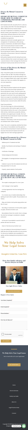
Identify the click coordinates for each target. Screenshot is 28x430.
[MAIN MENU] (25, 5)
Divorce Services (14, 390)
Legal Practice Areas (14, 407)
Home (14, 385)
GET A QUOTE (6, 341)
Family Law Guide (14, 396)
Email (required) (5, 307)
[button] (14, 291)
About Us (14, 402)
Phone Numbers (5, 313)
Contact (14, 413)
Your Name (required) (7, 300)
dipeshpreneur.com (18, 426)
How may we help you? (6, 320)
